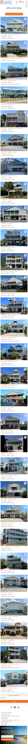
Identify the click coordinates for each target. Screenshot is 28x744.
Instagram (14, 707)
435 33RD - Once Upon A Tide (10, 664)
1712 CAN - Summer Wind (8, 80)
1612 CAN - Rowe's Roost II (9, 688)
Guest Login (4, 724)
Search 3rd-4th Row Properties (14, 14)
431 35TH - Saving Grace (8, 337)
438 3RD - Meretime (7, 223)
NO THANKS (7, 742)
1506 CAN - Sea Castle (7, 570)
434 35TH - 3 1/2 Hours (8, 247)
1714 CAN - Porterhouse (8, 315)
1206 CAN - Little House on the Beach (12, 58)
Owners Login (4, 722)
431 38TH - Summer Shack (9, 385)
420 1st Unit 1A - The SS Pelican (10, 547)
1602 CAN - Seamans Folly (9, 475)
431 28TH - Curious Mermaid (9, 616)
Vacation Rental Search (6, 721)
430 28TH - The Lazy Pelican (9, 271)
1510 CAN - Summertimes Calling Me (12, 128)
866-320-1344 (4, 718)
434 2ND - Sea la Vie (7, 592)
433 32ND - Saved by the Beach (10, 34)
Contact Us (3, 725)
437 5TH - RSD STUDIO (8, 293)
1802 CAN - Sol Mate (7, 431)
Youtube (18, 707)
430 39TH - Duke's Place (8, 199)
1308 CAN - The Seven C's (9, 176)
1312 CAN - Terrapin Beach (9, 361)
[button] (7, 728)
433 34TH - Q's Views (7, 407)
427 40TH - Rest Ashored (8, 499)
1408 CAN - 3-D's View (8, 523)
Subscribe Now (7, 739)
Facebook (11, 707)
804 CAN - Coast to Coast (8, 152)
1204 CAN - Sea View (7, 104)
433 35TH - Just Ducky (8, 640)
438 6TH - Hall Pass (7, 453)
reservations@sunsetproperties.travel (10, 720)
